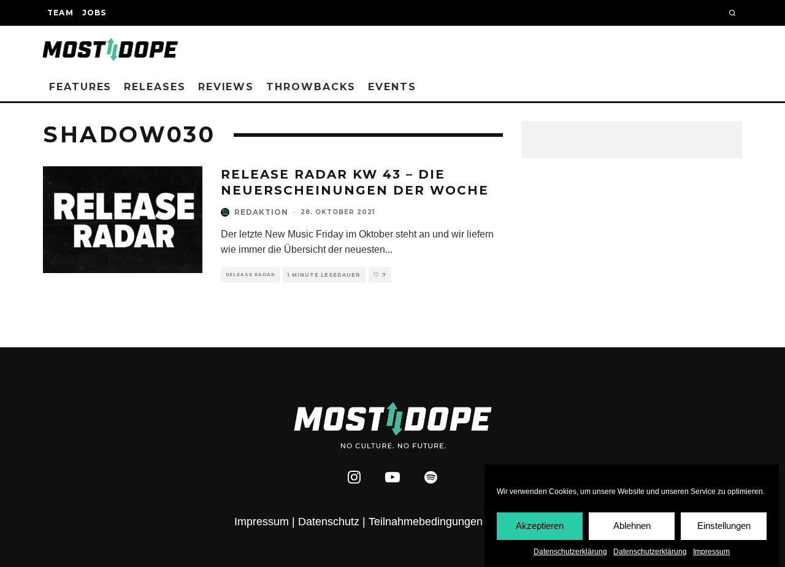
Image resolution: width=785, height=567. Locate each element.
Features (80, 87)
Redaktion (261, 212)
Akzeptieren (540, 525)
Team (60, 12)
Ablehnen (632, 525)
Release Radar (250, 274)
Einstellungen (724, 525)
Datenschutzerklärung (570, 551)
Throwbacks (311, 87)
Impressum (711, 551)
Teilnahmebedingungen (426, 521)
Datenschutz (328, 521)
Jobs (94, 12)
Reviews (226, 87)
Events (392, 87)
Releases (154, 87)
